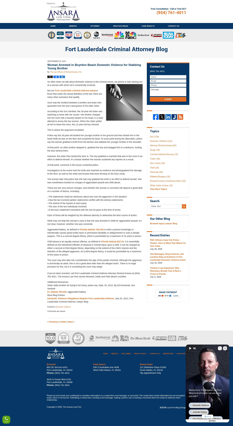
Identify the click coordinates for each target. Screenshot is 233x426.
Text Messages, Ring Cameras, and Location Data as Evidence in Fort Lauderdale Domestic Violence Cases (168, 257)
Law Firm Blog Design (173, 408)
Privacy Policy (140, 354)
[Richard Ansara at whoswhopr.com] (78, 338)
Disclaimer (126, 354)
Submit (168, 99)
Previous (52, 322)
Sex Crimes (157, 163)
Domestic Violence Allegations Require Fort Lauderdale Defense (80, 298)
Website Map (168, 354)
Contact (173, 26)
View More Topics (158, 189)
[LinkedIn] (168, 117)
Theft (154, 168)
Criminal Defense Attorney (164, 154)
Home (53, 26)
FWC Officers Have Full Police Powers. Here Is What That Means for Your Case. (168, 243)
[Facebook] (156, 117)
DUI (154, 137)
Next (71, 322)
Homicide (156, 172)
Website (73, 26)
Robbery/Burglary (160, 176)
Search (184, 206)
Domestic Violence (63, 307)
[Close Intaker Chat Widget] (225, 348)
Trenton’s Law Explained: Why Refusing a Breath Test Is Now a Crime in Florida (165, 271)
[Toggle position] (220, 348)
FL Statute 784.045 (57, 292)
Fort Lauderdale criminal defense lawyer (76, 90)
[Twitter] (162, 117)
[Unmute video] (190, 348)
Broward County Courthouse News (168, 181)
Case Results (148, 26)
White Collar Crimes (161, 185)
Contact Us (154, 354)
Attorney (95, 26)
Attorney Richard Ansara (163, 145)
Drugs (155, 150)
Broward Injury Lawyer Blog (163, 223)
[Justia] (174, 117)
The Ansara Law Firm (72, 407)
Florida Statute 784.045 (92, 229)
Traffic (155, 159)
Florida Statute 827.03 (112, 241)
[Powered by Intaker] (212, 421)
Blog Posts (181, 354)
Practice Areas (120, 26)
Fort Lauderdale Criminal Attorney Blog (63, 11)
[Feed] (180, 117)
